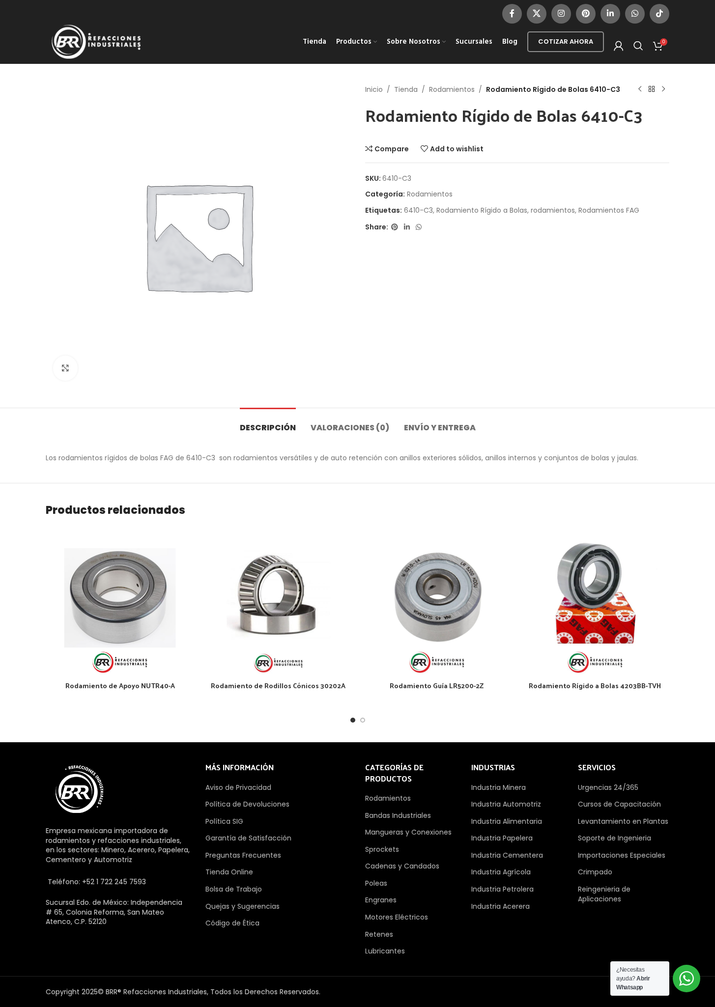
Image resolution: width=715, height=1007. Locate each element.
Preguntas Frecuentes (243, 855)
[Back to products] (652, 89)
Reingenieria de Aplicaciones (604, 894)
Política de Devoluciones (247, 804)
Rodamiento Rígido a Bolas (481, 210)
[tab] (268, 423)
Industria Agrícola (501, 872)
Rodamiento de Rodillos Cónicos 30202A (278, 685)
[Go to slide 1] (352, 720)
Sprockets (382, 849)
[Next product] (663, 89)
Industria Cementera (507, 855)
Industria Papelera (502, 838)
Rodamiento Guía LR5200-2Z (437, 685)
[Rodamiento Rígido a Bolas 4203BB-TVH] (595, 602)
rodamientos (553, 210)
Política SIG (224, 821)
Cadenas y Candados (402, 866)
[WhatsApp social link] (635, 14)
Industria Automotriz (506, 804)
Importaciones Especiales (621, 855)
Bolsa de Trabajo (233, 889)
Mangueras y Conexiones (408, 832)
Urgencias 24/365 (608, 787)
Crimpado (595, 872)
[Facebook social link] (512, 14)
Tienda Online (229, 872)
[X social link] (536, 14)
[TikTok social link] (659, 14)
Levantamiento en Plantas (623, 821)
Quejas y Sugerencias (242, 906)
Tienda (406, 89)
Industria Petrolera (502, 889)
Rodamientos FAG (608, 210)
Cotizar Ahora (565, 41)
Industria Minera (498, 787)
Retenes (379, 934)
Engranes (381, 900)
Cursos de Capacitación (619, 804)
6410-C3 (418, 210)
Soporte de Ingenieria (614, 838)
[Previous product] (640, 89)
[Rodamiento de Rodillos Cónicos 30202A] (278, 602)
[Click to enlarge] (65, 368)
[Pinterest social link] (586, 14)
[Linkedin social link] (610, 14)
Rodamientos (452, 89)
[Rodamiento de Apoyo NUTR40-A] (120, 602)
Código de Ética (232, 923)
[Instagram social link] (561, 14)
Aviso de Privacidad (238, 787)
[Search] (638, 46)
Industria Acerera (500, 906)
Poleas (376, 883)
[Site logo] (96, 41)
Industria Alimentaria (506, 821)
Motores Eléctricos (396, 917)
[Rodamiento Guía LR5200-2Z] (437, 602)
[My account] (619, 46)
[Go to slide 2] (362, 720)
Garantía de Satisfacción (248, 838)
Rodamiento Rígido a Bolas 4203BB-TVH (595, 685)
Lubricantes (385, 951)
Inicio (374, 89)
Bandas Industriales (398, 815)
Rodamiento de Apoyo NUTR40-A (120, 685)
